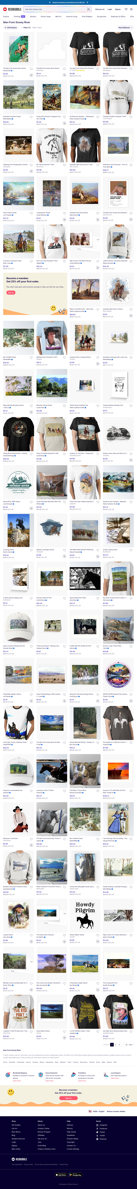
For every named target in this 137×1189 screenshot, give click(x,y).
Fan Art (14, 1128)
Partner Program (44, 1132)
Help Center (71, 1132)
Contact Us (71, 1146)
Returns (70, 1128)
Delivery (70, 1125)
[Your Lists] (126, 9)
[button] (68, 2)
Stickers (33, 17)
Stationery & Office (118, 17)
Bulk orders (16, 1149)
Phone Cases (46, 17)
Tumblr (102, 1135)
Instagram (103, 1125)
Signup (14, 1146)
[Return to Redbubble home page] (12, 9)
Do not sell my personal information (46, 1164)
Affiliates (41, 1135)
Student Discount (18, 1139)
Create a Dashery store (46, 1149)
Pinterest (103, 1139)
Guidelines (71, 1135)
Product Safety (72, 1139)
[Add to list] (31, 68)
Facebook (103, 1129)
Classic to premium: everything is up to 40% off (68, 2)
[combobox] (57, 9)
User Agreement (17, 1164)
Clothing (19, 17)
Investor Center (43, 1128)
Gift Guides (16, 1125)
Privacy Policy (28, 1164)
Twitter (102, 1132)
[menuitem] (6, 16)
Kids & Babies (87, 17)
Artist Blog (42, 1146)
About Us (41, 1125)
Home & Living (71, 17)
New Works (16, 1132)
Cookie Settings (73, 1149)
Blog (13, 1135)
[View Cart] (131, 9)
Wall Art (58, 17)
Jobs (39, 1142)
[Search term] (88, 9)
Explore (6, 17)
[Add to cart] (31, 75)
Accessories (101, 17)
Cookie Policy (63, 1164)
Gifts (132, 17)
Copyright (71, 1142)
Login (14, 1142)
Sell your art (42, 1139)
